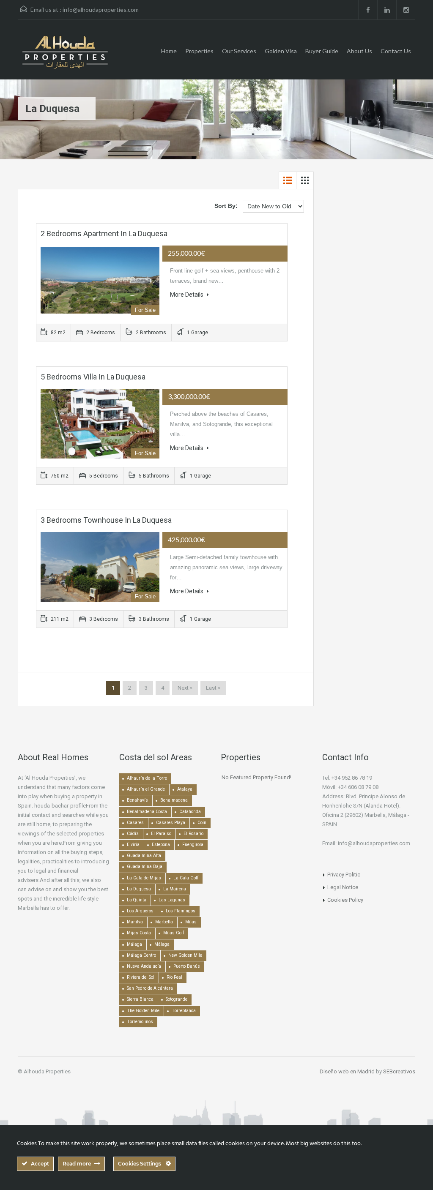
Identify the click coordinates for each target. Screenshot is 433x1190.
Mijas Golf (173, 933)
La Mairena (174, 889)
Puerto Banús (186, 966)
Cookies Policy (345, 900)
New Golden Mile (185, 955)
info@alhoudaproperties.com (101, 9)
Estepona (161, 844)
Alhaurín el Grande (146, 789)
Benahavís (137, 800)
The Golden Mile (143, 1010)
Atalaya (184, 789)
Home (169, 51)
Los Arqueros (140, 911)
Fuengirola (192, 844)
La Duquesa (139, 889)
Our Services (239, 51)
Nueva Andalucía (144, 966)
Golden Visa (281, 51)
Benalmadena (174, 800)
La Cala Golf (185, 878)
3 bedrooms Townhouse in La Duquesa (106, 520)
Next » (185, 688)
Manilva (135, 922)
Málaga (134, 944)
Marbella (164, 922)
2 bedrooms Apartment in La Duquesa (104, 233)
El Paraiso (161, 833)
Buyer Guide (321, 51)
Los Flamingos (180, 911)
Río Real (174, 977)
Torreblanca (184, 1010)
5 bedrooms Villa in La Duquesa (93, 376)
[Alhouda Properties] (65, 56)
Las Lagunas (172, 900)
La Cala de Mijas (144, 878)
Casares (135, 822)
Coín (201, 822)
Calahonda (190, 811)
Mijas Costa (139, 933)
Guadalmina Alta (144, 855)
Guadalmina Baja (144, 866)
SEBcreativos (399, 1071)
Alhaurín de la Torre (147, 778)
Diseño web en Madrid (347, 1071)
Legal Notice (342, 887)
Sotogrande (176, 999)
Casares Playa (170, 822)
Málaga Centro (141, 955)
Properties (199, 51)
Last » (213, 688)
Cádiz (133, 833)
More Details (187, 294)
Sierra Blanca (140, 999)
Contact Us (396, 51)
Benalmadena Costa (147, 811)
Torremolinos (140, 1021)
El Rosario (193, 833)
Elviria (133, 844)
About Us (359, 51)
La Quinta (136, 900)
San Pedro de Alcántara (150, 988)
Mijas (191, 922)
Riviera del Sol (140, 977)
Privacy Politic (343, 874)
